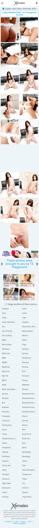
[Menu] (2, 3)
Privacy (23, 521)
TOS (16, 521)
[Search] (36, 3)
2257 (29, 521)
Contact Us (9, 521)
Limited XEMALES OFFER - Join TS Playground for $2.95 (19, 14)
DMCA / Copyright (19, 523)
